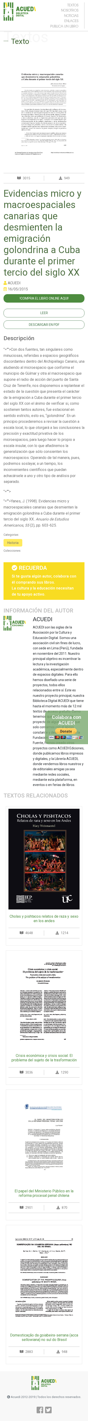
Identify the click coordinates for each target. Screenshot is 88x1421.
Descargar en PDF (44, 325)
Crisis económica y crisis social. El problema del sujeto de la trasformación (44, 1057)
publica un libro (64, 26)
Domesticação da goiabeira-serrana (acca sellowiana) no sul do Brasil (44, 1337)
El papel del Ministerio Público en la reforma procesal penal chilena (44, 1193)
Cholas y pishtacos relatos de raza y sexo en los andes (44, 918)
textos (72, 5)
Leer (44, 313)
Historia (13, 543)
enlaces (71, 20)
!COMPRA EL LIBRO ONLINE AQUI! (44, 298)
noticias (71, 15)
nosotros (69, 10)
